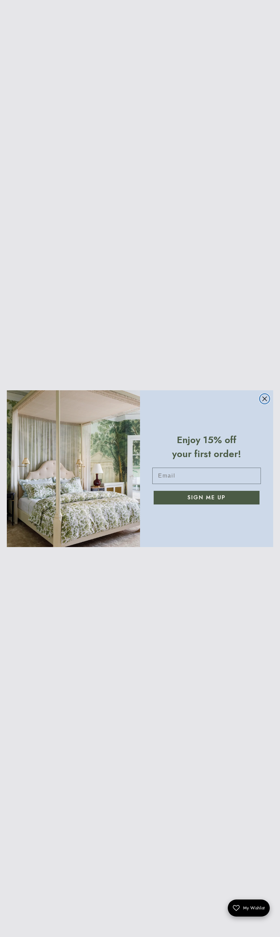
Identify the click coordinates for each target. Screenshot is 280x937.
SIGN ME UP (206, 497)
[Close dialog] (265, 399)
